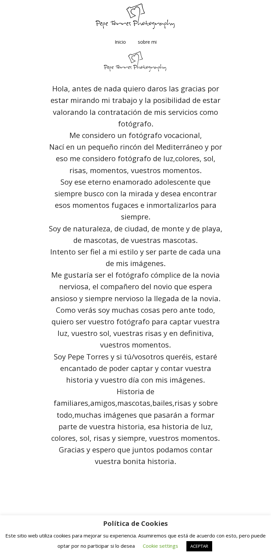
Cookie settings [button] (160, 545)
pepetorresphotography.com (135, 16)
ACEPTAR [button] (199, 546)
